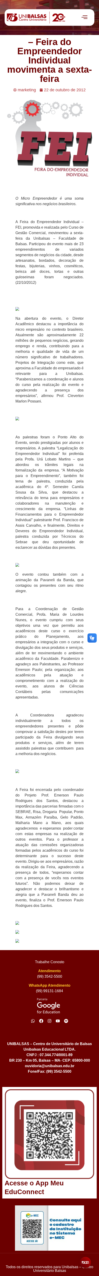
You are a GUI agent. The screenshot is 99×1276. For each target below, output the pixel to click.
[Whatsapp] (33, 1021)
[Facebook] (41, 1021)
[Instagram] (49, 1021)
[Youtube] (58, 1021)
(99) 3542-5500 (49, 976)
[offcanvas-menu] (84, 17)
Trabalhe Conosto (49, 962)
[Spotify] (66, 1021)
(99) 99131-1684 (49, 991)
